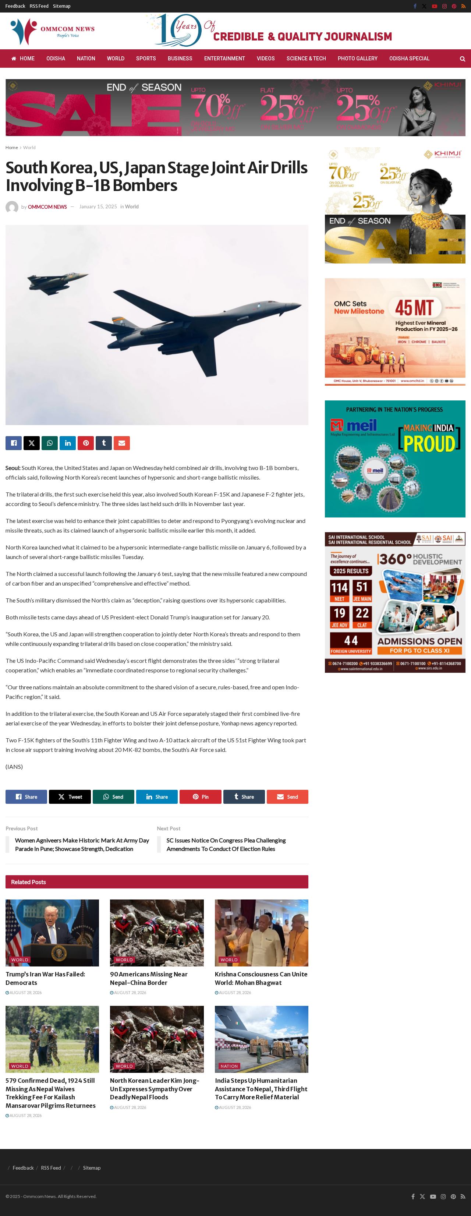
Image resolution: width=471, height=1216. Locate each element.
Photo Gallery (358, 58)
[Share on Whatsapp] (50, 443)
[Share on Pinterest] (86, 443)
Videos (266, 58)
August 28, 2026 (25, 992)
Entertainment (224, 58)
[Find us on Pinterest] (454, 6)
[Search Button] (462, 58)
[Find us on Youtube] (434, 6)
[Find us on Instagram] (444, 6)
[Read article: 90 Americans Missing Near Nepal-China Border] (156, 932)
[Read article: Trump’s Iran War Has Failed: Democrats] (52, 932)
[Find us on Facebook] (415, 6)
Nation (86, 58)
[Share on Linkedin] (68, 443)
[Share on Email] (122, 443)
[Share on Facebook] (14, 443)
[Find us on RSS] (463, 6)
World (115, 58)
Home (27, 58)
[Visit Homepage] (51, 31)
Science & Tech (306, 58)
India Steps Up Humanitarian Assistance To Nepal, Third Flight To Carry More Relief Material (261, 1089)
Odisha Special (409, 58)
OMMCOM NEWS (47, 206)
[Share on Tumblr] (104, 443)
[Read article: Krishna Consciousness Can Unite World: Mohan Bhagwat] (261, 932)
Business (180, 58)
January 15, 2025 (98, 206)
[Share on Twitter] (32, 443)
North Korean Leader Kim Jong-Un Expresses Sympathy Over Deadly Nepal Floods (154, 1089)
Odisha (55, 58)
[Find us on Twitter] (424, 6)
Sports (146, 58)
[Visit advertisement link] (286, 31)
